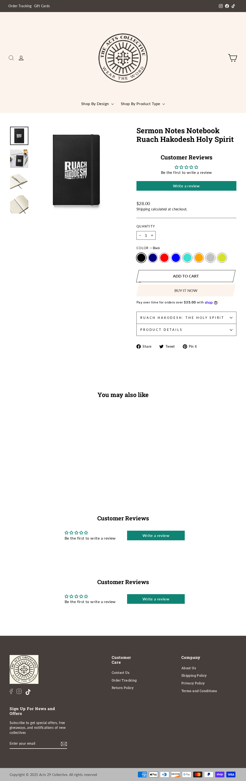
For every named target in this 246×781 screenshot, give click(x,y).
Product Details (161, 330)
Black (141, 258)
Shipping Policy (194, 675)
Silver (210, 258)
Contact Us (120, 672)
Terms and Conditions (199, 691)
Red (164, 258)
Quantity (145, 226)
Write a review (186, 185)
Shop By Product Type (141, 103)
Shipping (143, 209)
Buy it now (185, 290)
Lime (222, 258)
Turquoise (187, 258)
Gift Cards (42, 6)
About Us (188, 668)
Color (148, 248)
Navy (153, 258)
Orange (199, 258)
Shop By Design (95, 103)
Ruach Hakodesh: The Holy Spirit (182, 318)
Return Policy (123, 688)
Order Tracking (20, 6)
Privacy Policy (193, 683)
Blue (176, 258)
